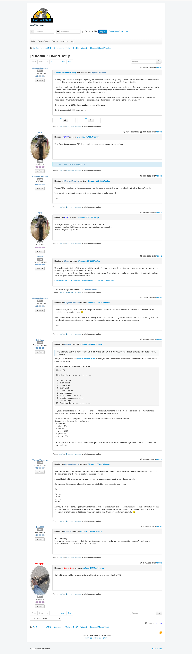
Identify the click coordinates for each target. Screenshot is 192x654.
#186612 (159, 256)
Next (63, 61)
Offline (40, 71)
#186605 (159, 132)
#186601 (159, 67)
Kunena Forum (101, 637)
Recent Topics (44, 41)
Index (33, 41)
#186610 (159, 212)
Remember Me (91, 31)
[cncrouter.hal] (61, 120)
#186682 (159, 339)
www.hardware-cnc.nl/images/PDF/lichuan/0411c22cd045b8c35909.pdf (84, 280)
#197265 (159, 526)
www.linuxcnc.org (67, 41)
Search (55, 41)
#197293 (159, 563)
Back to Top (157, 648)
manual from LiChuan (86, 358)
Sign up (124, 31)
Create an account (73, 126)
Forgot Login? (114, 31)
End (69, 61)
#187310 (159, 459)
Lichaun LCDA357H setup (65, 72)
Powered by (90, 637)
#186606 (159, 176)
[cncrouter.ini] (86, 120)
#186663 (159, 297)
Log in (102, 31)
